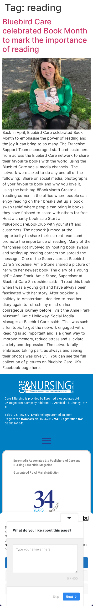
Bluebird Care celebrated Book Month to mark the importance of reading (44, 35)
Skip (56, 596)
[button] (85, 518)
